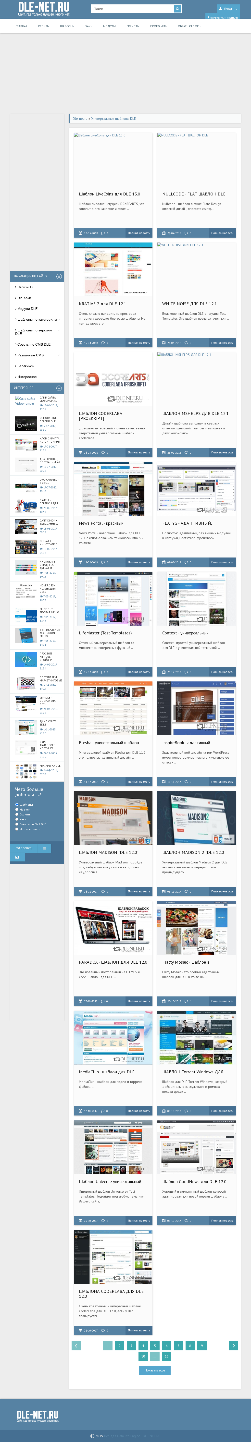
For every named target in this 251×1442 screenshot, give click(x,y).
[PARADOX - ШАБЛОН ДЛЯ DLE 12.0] (113, 928)
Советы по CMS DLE (33, 824)
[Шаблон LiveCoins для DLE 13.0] (113, 160)
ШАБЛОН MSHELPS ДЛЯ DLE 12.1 (195, 413)
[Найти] (177, 8)
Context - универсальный (185, 633)
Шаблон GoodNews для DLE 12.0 (194, 1181)
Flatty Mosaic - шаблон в (185, 962)
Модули (109, 26)
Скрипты (132, 26)
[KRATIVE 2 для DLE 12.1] (113, 269)
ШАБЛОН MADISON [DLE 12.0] (108, 852)
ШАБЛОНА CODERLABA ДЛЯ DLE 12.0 (111, 1293)
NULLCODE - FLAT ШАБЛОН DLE (194, 194)
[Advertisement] (125, 75)
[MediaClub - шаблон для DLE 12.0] (113, 1038)
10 (143, 1356)
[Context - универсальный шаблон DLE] (196, 599)
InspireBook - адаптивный (186, 742)
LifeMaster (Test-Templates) (105, 633)
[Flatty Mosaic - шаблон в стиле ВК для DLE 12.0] (196, 928)
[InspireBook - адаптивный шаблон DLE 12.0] (196, 708)
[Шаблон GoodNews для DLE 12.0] (196, 1147)
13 (167, 1356)
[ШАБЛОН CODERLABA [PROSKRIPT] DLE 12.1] (113, 379)
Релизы (43, 26)
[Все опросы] (17, 857)
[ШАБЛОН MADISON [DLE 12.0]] (113, 818)
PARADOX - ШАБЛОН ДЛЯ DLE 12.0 (113, 962)
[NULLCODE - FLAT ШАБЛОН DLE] (196, 160)
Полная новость (139, 233)
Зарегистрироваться (223, 17)
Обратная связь (189, 26)
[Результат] (44, 848)
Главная (21, 26)
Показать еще (155, 1370)
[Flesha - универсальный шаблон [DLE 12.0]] (113, 708)
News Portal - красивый (101, 523)
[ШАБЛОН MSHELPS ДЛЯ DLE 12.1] (196, 379)
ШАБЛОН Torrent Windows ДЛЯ (192, 1072)
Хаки (88, 26)
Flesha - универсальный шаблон (109, 742)
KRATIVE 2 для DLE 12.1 (102, 303)
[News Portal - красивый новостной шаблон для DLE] (113, 489)
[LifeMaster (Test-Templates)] (113, 599)
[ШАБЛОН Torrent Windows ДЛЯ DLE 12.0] (196, 1038)
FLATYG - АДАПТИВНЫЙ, (187, 523)
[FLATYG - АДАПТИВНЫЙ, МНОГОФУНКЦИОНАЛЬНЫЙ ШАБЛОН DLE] (196, 489)
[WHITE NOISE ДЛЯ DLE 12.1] (196, 269)
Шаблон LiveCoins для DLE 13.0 (109, 194)
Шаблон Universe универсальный (110, 1181)
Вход (228, 9)
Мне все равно (30, 829)
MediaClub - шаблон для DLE (107, 1072)
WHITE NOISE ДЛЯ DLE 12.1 (189, 303)
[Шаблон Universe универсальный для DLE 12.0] (113, 1147)
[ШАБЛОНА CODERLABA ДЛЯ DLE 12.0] (113, 1257)
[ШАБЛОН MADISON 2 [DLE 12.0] (196, 818)
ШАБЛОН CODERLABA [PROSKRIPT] (100, 416)
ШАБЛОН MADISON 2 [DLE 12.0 (193, 852)
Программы (158, 26)
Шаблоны (67, 26)
